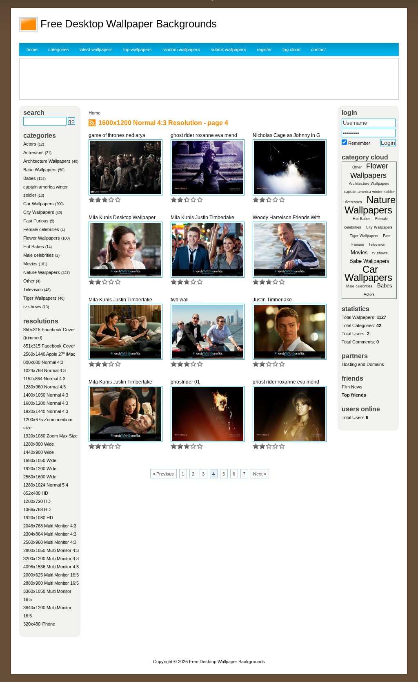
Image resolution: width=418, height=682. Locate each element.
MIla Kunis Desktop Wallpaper (122, 217)
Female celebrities (41, 229)
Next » (259, 473)
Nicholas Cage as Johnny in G (286, 135)
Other (29, 280)
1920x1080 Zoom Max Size (50, 435)
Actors (29, 143)
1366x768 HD (37, 509)
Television (33, 289)
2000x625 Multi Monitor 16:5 (51, 574)
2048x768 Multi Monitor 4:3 (49, 525)
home (32, 49)
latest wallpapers (96, 49)
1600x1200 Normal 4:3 (45, 403)
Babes (29, 178)
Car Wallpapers (38, 203)
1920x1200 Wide (39, 468)
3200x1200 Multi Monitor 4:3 (51, 558)
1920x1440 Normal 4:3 (45, 411)
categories (58, 49)
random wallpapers (181, 49)
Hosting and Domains (363, 364)
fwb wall (180, 300)
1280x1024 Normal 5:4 (45, 484)
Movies (30, 263)
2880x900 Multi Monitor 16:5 (51, 583)
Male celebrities (38, 255)
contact (318, 49)
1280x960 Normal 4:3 (44, 386)
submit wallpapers (228, 49)
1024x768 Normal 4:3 (44, 370)
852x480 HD (35, 493)
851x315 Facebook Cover (49, 345)
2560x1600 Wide (39, 476)
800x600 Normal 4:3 (43, 362)
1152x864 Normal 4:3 (44, 378)
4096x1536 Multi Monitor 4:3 (51, 566)
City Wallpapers (38, 212)
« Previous (163, 473)
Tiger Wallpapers (40, 298)
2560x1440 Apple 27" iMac (49, 354)
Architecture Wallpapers (47, 161)
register (264, 49)
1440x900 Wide (38, 452)
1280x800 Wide (38, 444)
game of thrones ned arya (117, 135)
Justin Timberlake (272, 300)
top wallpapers (137, 49)
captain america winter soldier (369, 192)
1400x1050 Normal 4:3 (45, 395)
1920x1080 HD (38, 517)
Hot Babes (33, 246)
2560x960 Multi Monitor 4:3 (49, 542)
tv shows (32, 306)
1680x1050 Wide (39, 460)
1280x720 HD (37, 501)
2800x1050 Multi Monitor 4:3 (51, 550)
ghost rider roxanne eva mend (204, 135)
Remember (359, 143)
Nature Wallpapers (41, 272)
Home (94, 112)
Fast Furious (36, 220)
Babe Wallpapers (40, 169)
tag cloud (291, 49)
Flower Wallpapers (41, 238)
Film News (352, 386)
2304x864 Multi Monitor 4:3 (49, 534)
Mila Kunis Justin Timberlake (202, 217)
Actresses (33, 152)
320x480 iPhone (39, 623)
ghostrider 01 (185, 382)
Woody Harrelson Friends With (286, 217)
